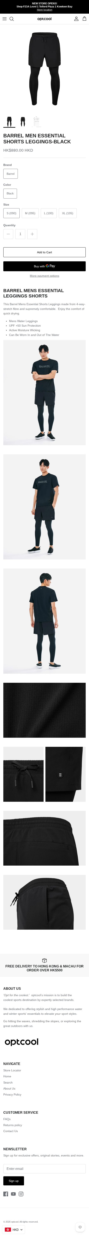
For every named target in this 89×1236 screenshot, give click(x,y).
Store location (44, 9)
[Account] (75, 18)
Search (8, 1082)
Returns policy (12, 1125)
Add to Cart (44, 252)
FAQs (7, 1119)
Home (7, 1076)
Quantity (9, 225)
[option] (44, 68)
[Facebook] (5, 1194)
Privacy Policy (12, 1094)
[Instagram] (21, 1194)
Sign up (14, 1180)
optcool (14, 1222)
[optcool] (44, 19)
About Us (9, 1088)
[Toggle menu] (4, 18)
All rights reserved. (28, 1222)
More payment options (44, 275)
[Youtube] (13, 1194)
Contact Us (10, 1131)
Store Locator (12, 1070)
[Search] (13, 18)
